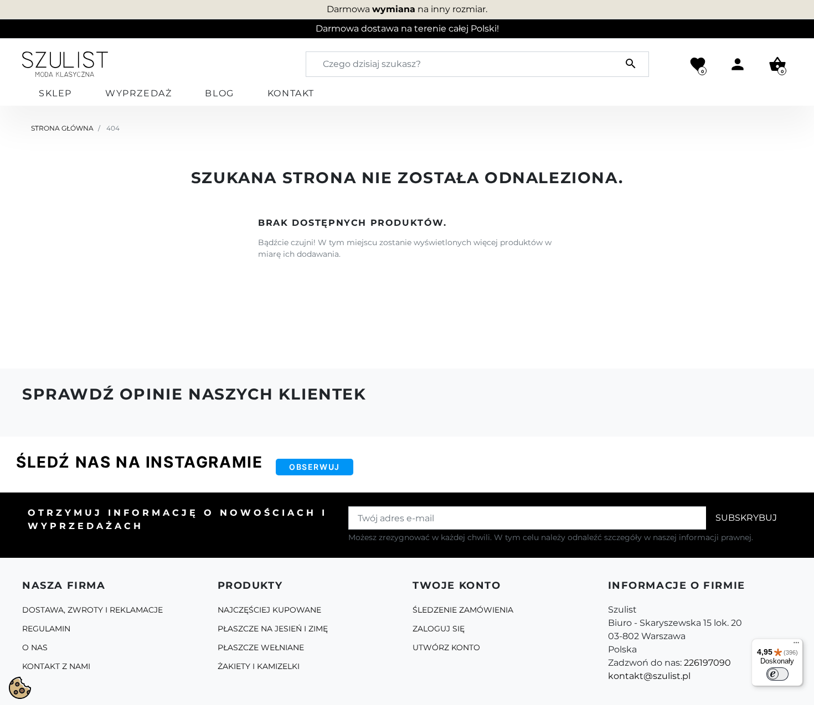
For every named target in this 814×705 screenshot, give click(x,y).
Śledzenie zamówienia (463, 610)
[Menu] (796, 645)
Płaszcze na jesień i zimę (273, 629)
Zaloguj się (439, 629)
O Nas (35, 647)
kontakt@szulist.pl (649, 676)
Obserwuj (314, 466)
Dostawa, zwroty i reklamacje (92, 610)
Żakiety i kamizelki (259, 666)
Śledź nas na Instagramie (139, 462)
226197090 (707, 662)
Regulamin (46, 629)
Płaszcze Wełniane (261, 647)
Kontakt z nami (56, 666)
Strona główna (62, 128)
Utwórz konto (446, 647)
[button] (777, 64)
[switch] (777, 674)
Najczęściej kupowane (269, 610)
